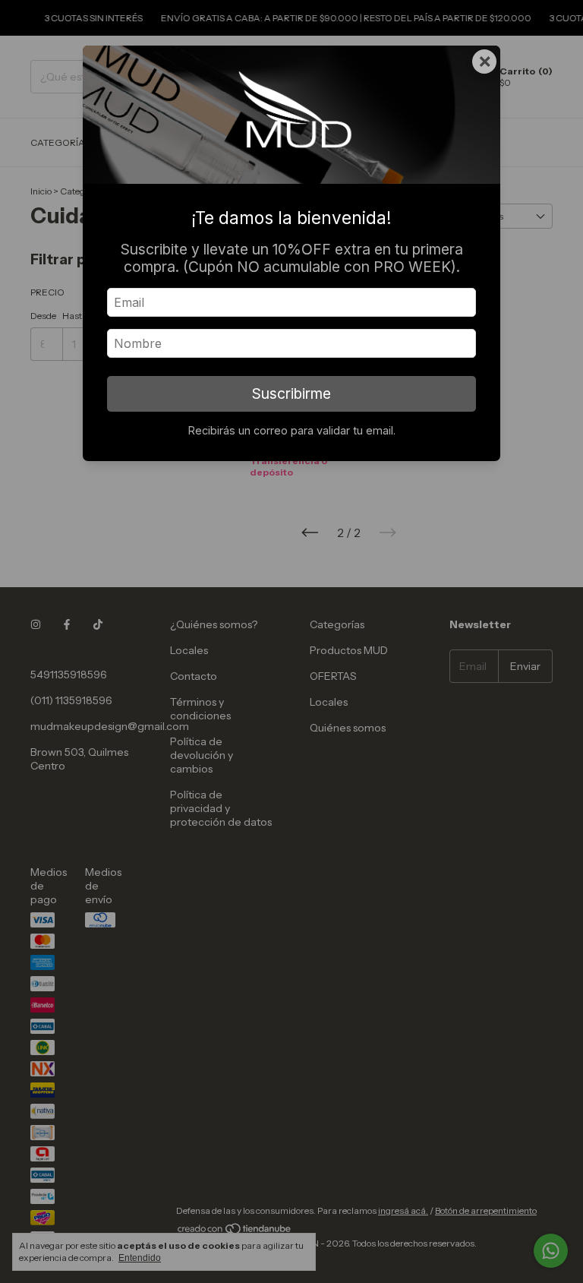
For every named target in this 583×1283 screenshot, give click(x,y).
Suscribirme (291, 393)
